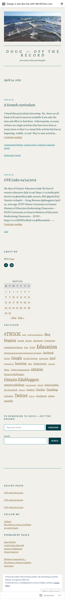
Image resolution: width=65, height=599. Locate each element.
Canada (20, 340)
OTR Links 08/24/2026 (13, 492)
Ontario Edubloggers (21, 379)
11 (17, 296)
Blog (47, 334)
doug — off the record (33, 53)
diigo (26, 347)
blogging (10, 340)
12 (21, 296)
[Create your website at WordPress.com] (32, 3)
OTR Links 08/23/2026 (13, 500)
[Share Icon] (6, 265)
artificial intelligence (35, 335)
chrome (28, 340)
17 (13, 302)
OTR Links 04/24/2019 (20, 180)
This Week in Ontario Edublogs (17, 562)
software (22, 390)
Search (40, 385)
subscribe (53, 427)
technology (8, 396)
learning (20, 363)
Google (16, 357)
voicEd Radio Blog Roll (14, 545)
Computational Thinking (13, 144)
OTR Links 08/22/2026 (13, 507)
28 (29, 307)
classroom (38, 340)
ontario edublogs (14, 385)
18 (17, 302)
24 (13, 307)
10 (13, 296)
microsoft (51, 364)
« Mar (13, 317)
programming (31, 385)
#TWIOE (12, 334)
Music (7, 369)
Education (51, 144)
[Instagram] (12, 265)
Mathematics (9, 155)
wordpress (41, 396)
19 (21, 302)
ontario (37, 369)
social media (51, 385)
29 (6, 313)
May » (21, 317)
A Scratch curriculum (19, 105)
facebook (48, 353)
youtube (8, 401)
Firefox (7, 358)
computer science (30, 144)
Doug (12, 258)
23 (10, 307)
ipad (52, 358)
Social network (11, 389)
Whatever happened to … (15, 559)
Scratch (7, 148)
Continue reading (13, 137)
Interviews (9, 565)
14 (29, 296)
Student (30, 389)
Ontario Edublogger (14, 374)
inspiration (43, 358)
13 (25, 296)
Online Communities (20, 369)
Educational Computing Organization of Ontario (23, 353)
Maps (30, 363)
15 (6, 302)
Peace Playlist (10, 542)
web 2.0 (32, 396)
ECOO (32, 347)
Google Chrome (30, 358)
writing (51, 396)
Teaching (52, 389)
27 (25, 307)
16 (10, 302)
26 (21, 307)
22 (6, 307)
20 (25, 302)
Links (6, 231)
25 (17, 307)
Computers (42, 144)
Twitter (21, 395)
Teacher (40, 390)
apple (24, 335)
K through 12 (9, 364)
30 (9, 313)
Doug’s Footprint (11, 551)
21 (29, 302)
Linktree (7, 521)
